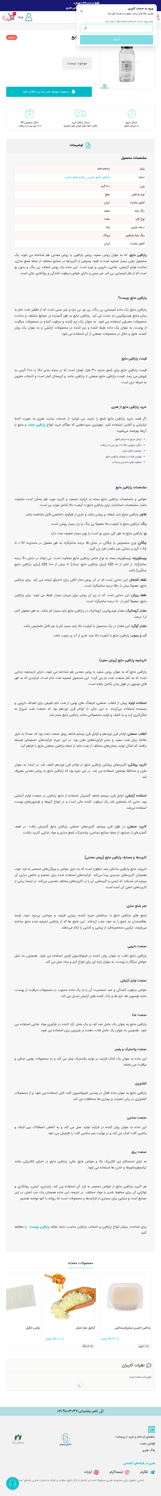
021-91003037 (67, 1411)
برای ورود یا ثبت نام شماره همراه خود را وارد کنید (129, 21)
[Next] (150, 62)
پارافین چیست (39, 1227)
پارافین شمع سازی (99, 177)
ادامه (117, 39)
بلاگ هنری (148, 1450)
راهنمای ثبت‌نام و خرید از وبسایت (135, 1436)
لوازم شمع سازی (75, 177)
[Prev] (106, 62)
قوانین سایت (147, 1443)
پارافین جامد (36, 425)
